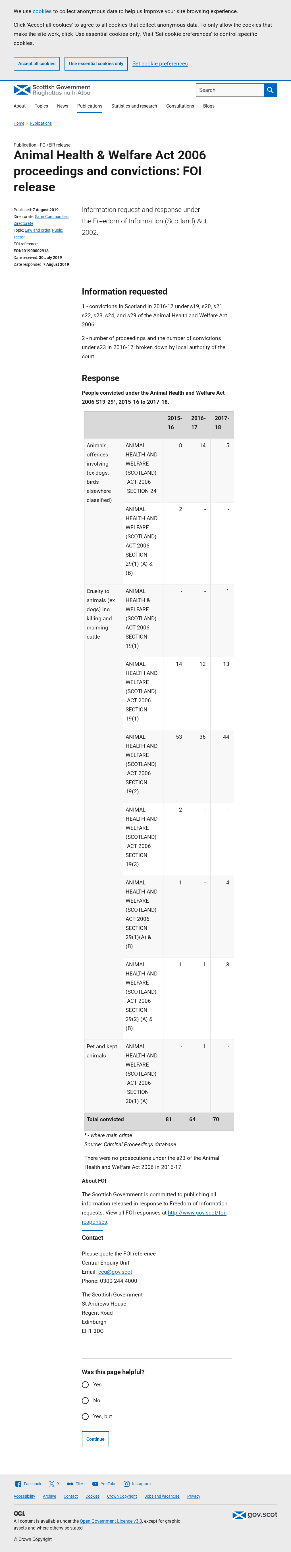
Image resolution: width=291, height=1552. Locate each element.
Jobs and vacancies (162, 1496)
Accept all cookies (36, 63)
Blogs (209, 106)
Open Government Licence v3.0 (111, 1521)
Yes (97, 1384)
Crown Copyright (122, 1496)
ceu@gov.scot (115, 1272)
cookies (42, 11)
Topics (41, 106)
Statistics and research (134, 106)
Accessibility (24, 1496)
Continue (95, 1439)
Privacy (193, 1496)
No (96, 1400)
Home (19, 123)
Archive (49, 1496)
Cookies (92, 1496)
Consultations (180, 106)
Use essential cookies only (96, 63)
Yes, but (102, 1416)
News (62, 106)
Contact (71, 1496)
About (20, 106)
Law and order (37, 230)
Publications (89, 106)
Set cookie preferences (160, 63)
